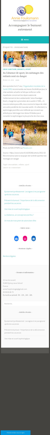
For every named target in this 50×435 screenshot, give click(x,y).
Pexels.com (27, 148)
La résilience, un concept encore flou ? (19, 215)
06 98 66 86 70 (8, 292)
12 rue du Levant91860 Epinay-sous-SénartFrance (13, 283)
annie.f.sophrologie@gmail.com (15, 289)
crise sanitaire (10, 69)
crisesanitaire (13, 165)
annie (17, 80)
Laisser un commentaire (12, 168)
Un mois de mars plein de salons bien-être (20, 220)
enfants (21, 69)
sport (28, 69)
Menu (26, 40)
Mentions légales (9, 256)
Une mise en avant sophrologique (17, 209)
